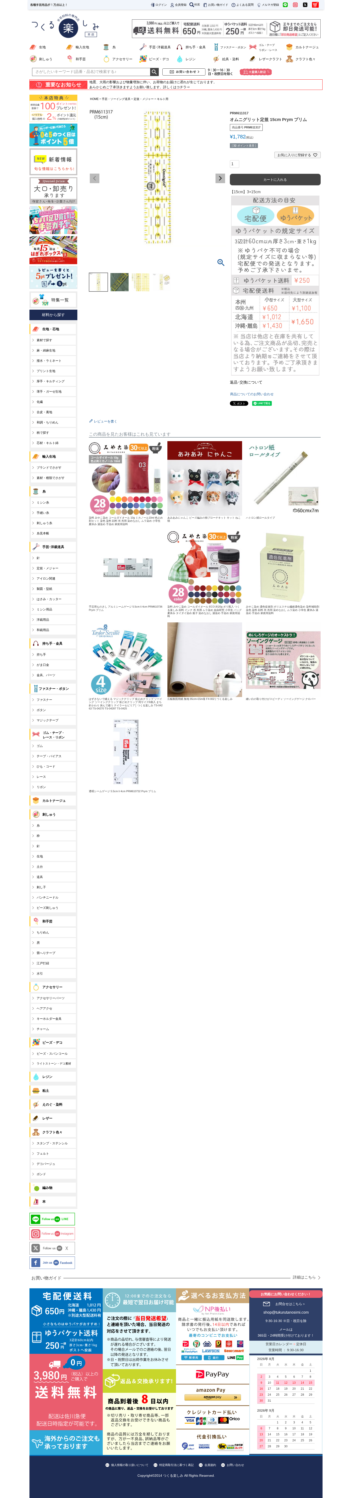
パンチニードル (47, 897)
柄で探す (43, 432)
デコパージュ (46, 1164)
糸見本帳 (43, 533)
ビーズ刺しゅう (47, 908)
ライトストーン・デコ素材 (54, 1063)
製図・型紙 (44, 589)
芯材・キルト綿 (47, 443)
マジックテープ (47, 720)
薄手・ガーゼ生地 (49, 391)
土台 (40, 866)
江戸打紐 (43, 963)
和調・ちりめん (47, 422)
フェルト (43, 1153)
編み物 (47, 1188)
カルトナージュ (307, 47)
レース (41, 777)
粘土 (45, 1090)
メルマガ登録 (270, 4)
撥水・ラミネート (49, 360)
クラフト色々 (305, 59)
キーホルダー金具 (49, 1019)
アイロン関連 (46, 578)
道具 (40, 877)
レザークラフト (270, 59)
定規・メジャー (144, 99)
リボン (41, 787)
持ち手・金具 (196, 47)
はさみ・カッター (49, 599)
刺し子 (41, 887)
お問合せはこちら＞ (290, 1304)
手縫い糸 (43, 513)
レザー (47, 1118)
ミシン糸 (43, 502)
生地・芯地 (50, 329)
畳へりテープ (46, 953)
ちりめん (43, 932)
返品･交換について (246, 382)
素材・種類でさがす (51, 478)
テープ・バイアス (49, 756)
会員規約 (210, 1465)
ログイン (161, 4)
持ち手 (41, 654)
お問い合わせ (235, 1465)
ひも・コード (46, 766)
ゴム (40, 746)
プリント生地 (46, 371)
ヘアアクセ (44, 1008)
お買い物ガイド (218, 4)
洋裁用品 (43, 619)
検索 (197, 4)
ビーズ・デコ (159, 59)
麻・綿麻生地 (46, 350)
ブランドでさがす (49, 467)
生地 (42, 47)
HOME (94, 99)
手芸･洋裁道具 (160, 47)
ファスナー (44, 700)
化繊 (40, 402)
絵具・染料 (230, 59)
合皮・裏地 (44, 412)
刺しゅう (45, 59)
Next (220, 178)
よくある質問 (245, 4)
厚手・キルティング (51, 381)
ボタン (41, 710)
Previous (94, 178)
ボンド (41, 1174)
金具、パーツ (46, 675)
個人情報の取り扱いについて (129, 1465)
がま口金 (43, 665)
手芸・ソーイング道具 (116, 99)
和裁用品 (43, 630)
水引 (40, 973)
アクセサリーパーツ (51, 998)
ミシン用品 (44, 609)
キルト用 (162, 99)
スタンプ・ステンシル (52, 1143)
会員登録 (181, 4)
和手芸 (81, 59)
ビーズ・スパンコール (52, 1053)
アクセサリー (122, 59)
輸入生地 (82, 47)
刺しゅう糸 (44, 523)
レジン (191, 59)
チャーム (43, 1029)
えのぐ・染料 (52, 1104)
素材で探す (44, 340)
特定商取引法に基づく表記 (176, 1465)
